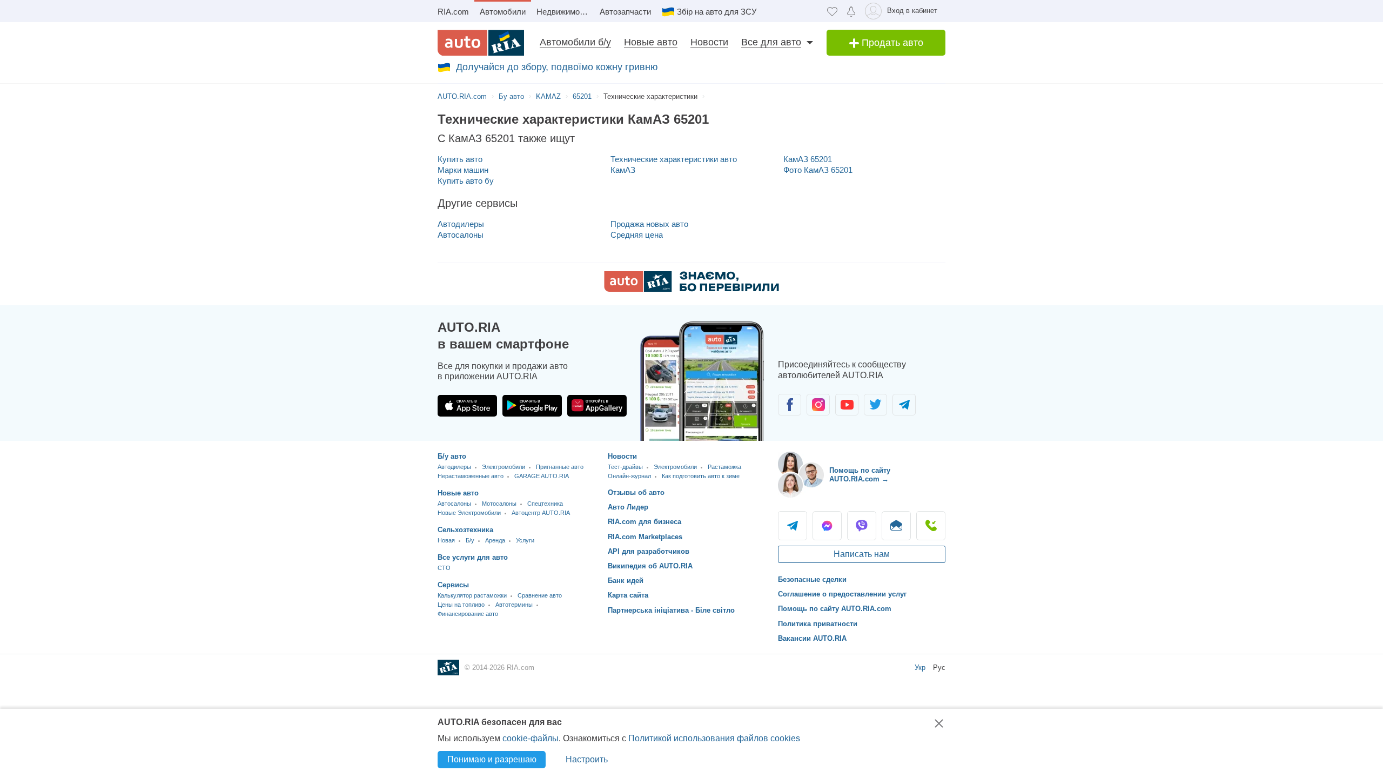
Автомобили (503, 11)
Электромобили (503, 467)
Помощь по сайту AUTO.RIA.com (834, 609)
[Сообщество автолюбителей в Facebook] (789, 404)
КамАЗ (622, 170)
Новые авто (650, 42)
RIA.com (453, 11)
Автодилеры (461, 224)
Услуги (525, 540)
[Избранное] (832, 11)
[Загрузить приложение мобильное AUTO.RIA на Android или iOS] (702, 381)
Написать (896, 525)
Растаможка (724, 467)
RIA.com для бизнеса (644, 522)
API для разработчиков (648, 551)
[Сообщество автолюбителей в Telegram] (904, 404)
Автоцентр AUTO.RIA (541, 512)
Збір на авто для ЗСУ (717, 11)
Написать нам (862, 554)
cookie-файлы (530, 738)
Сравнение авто (540, 595)
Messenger (827, 525)
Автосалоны (461, 234)
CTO (444, 568)
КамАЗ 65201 (807, 159)
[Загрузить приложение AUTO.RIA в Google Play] (532, 406)
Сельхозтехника (465, 530)
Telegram (792, 525)
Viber (861, 525)
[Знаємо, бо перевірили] (691, 288)
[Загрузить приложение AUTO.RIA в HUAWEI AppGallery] (597, 406)
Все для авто (771, 42)
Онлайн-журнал (629, 476)
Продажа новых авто (649, 224)
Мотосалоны (499, 503)
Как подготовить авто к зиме (701, 476)
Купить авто (460, 159)
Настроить (587, 759)
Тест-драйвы (625, 467)
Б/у (470, 540)
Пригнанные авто (559, 467)
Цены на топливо (461, 604)
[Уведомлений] (851, 11)
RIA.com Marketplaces (645, 537)
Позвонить (930, 525)
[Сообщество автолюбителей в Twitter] (875, 404)
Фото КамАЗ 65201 (817, 170)
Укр (920, 667)
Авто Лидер (628, 507)
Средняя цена (636, 234)
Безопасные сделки (812, 579)
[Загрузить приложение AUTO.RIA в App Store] (467, 406)
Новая (446, 540)
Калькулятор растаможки (472, 595)
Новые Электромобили (469, 512)
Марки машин (463, 170)
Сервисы (453, 585)
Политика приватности (817, 624)
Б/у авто (452, 456)
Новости (709, 42)
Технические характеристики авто (673, 159)
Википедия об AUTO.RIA (650, 566)
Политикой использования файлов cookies (714, 738)
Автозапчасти (625, 11)
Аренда (495, 540)
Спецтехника (545, 503)
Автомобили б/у (575, 42)
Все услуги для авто (473, 557)
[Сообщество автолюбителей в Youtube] (846, 404)
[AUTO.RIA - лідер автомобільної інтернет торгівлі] (481, 43)
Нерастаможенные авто (470, 476)
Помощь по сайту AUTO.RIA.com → (859, 474)
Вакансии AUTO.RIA (812, 638)
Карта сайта (628, 595)
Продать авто (891, 42)
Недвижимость (564, 11)
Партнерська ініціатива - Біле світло (671, 610)
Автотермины (514, 604)
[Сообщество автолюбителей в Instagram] (818, 404)
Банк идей (625, 580)
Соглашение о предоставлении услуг (842, 594)
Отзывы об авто (636, 492)
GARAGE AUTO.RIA (541, 476)
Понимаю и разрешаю (491, 759)
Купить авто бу (466, 180)
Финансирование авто (468, 614)
